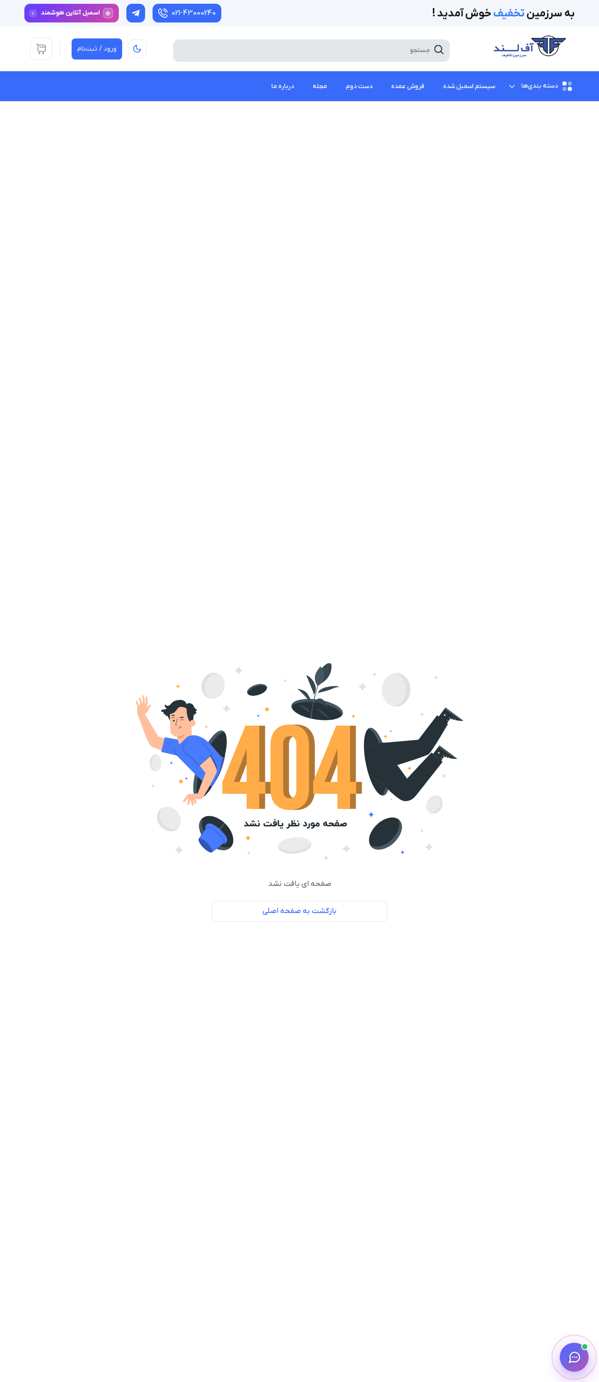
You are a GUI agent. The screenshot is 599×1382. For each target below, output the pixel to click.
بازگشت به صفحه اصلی (299, 911)
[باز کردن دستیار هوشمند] (574, 1357)
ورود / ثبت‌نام (97, 49)
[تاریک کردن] (137, 48)
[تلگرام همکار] (135, 13)
